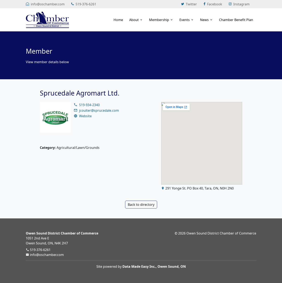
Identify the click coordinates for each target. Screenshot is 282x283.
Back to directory (141, 204)
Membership (159, 20)
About (134, 20)
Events (184, 20)
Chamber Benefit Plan (236, 20)
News (204, 20)
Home (118, 20)
